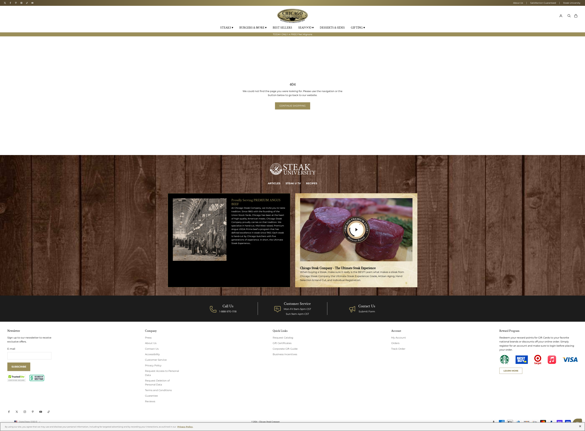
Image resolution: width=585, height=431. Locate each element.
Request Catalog (283, 337)
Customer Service (156, 359)
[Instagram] (21, 3)
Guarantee (151, 395)
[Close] (580, 426)
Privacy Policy (153, 365)
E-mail (11, 348)
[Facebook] (10, 3)
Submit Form (367, 311)
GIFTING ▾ (358, 28)
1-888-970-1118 (227, 311)
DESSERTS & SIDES (332, 28)
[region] (292, 426)
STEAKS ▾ (226, 28)
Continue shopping (292, 105)
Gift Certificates (282, 343)
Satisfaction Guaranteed (543, 3)
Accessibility (152, 354)
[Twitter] (5, 3)
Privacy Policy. (185, 426)
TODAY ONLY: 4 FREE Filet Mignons (292, 34)
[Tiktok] (27, 3)
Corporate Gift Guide (285, 348)
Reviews (150, 401)
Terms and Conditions (158, 390)
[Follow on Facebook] (8, 411)
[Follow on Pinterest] (32, 411)
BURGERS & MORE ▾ (253, 28)
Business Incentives (285, 354)
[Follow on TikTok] (48, 411)
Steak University (571, 3)
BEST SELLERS (282, 28)
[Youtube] (32, 3)
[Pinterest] (16, 3)
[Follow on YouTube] (40, 411)
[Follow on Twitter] (16, 411)
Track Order (398, 348)
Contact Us (366, 306)
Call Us (228, 306)
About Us (518, 3)
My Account (398, 337)
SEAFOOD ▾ (306, 28)
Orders (395, 343)
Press (148, 337)
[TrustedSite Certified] (16, 378)
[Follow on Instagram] (24, 411)
